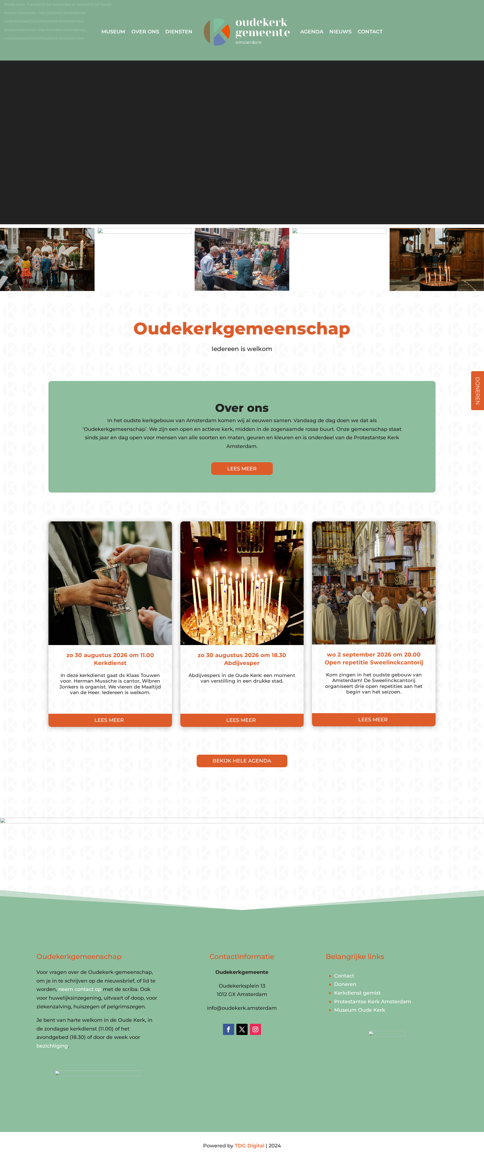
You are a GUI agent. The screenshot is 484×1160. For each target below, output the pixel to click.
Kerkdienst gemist (357, 993)
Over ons (145, 32)
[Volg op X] (242, 1029)
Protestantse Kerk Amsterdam (372, 1002)
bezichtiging (52, 1046)
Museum (113, 32)
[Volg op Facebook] (228, 1029)
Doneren (345, 984)
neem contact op (79, 989)
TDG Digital (249, 1146)
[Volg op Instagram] (255, 1029)
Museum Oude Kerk (359, 1010)
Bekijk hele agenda (242, 761)
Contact (370, 32)
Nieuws (340, 32)
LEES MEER (242, 469)
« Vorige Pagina (68, 739)
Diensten (178, 32)
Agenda (311, 32)
